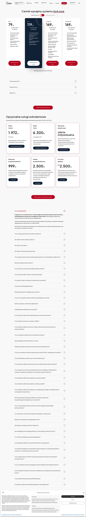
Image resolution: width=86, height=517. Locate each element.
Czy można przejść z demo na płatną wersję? (28, 274)
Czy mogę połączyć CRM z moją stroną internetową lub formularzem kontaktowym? (36, 458)
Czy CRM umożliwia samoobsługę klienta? (28, 437)
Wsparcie (12, 93)
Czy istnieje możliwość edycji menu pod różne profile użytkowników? (36, 364)
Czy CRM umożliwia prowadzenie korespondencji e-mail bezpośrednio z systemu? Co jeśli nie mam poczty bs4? (37, 450)
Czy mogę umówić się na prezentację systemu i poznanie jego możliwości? (37, 257)
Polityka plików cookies (6, 514)
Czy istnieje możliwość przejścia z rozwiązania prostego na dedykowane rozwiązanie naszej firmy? (37, 391)
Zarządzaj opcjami (72, 502)
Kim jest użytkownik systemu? (24, 263)
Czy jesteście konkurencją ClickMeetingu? (27, 478)
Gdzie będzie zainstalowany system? (26, 309)
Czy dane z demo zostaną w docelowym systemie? (30, 280)
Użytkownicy (14, 87)
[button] (83, 492)
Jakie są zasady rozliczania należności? (26, 303)
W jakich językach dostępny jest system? (27, 292)
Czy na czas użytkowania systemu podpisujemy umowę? (32, 298)
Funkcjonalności (15, 81)
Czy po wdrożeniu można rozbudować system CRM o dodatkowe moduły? (38, 352)
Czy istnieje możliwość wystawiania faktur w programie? (32, 443)
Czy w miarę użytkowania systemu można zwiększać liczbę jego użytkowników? (34, 407)
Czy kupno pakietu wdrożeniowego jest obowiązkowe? (32, 484)
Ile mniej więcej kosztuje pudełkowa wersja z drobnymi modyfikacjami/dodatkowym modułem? (31, 399)
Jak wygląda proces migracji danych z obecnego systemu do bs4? (35, 431)
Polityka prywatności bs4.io (16, 514)
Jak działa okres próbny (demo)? (25, 239)
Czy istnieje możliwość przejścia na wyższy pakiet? (30, 378)
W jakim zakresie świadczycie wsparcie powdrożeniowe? (32, 346)
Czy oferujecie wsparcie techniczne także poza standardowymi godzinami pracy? (37, 472)
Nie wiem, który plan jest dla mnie (25, 251)
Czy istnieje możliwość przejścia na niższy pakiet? (30, 384)
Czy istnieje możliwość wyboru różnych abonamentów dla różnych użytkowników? (35, 328)
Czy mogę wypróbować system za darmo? (28, 234)
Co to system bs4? (20, 211)
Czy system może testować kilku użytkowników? (30, 268)
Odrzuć (72, 499)
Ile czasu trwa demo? (21, 245)
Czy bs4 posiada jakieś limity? (24, 286)
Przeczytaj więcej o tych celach (78, 514)
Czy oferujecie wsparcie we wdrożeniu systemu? (30, 335)
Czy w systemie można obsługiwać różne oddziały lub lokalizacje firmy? (37, 465)
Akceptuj (72, 496)
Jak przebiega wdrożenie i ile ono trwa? (26, 341)
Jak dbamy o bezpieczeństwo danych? (26, 425)
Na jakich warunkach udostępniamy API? (27, 419)
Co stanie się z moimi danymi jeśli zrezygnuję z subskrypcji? (33, 414)
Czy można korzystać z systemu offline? (27, 321)
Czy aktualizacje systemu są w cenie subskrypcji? (30, 358)
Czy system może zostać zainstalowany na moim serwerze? (33, 315)
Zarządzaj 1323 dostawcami (66, 514)
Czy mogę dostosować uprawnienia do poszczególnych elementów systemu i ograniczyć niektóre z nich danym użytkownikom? (36, 371)
